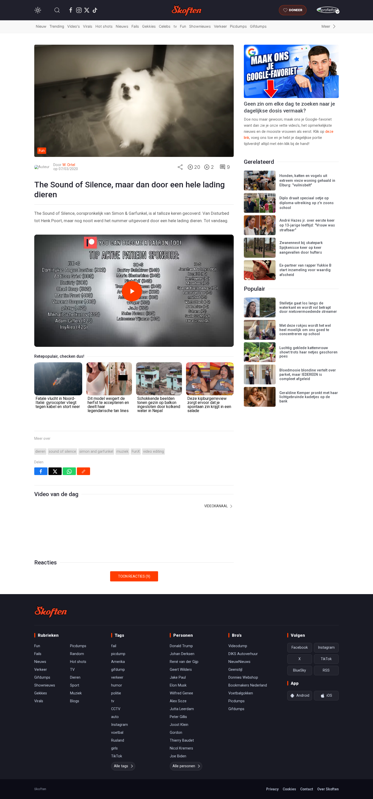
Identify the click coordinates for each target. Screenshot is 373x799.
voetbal (117, 732)
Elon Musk (178, 685)
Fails (135, 26)
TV (72, 669)
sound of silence (62, 451)
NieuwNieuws (239, 662)
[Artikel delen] (180, 167)
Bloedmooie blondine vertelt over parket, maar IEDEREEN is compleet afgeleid (307, 374)
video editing (153, 451)
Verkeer (220, 26)
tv (175, 26)
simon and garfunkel (96, 451)
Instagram (119, 725)
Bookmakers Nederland (247, 685)
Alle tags (121, 766)
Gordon (176, 732)
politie (116, 693)
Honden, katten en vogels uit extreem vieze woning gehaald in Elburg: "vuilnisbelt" (307, 180)
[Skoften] (50, 611)
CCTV (115, 709)
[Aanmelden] (328, 10)
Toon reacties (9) (134, 576)
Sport (74, 685)
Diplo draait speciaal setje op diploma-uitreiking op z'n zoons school (306, 203)
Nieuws (122, 26)
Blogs (74, 701)
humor (116, 685)
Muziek (76, 693)
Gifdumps (258, 26)
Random (77, 654)
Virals (87, 26)
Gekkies (149, 26)
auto (115, 717)
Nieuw (41, 26)
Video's (73, 26)
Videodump (237, 646)
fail (113, 646)
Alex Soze (178, 701)
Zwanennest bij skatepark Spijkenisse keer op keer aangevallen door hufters (301, 247)
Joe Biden (178, 756)
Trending (56, 26)
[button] (57, 10)
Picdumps (238, 26)
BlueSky (299, 670)
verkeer (117, 677)
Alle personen (184, 766)
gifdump (118, 669)
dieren (40, 451)
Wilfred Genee (181, 693)
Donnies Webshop (243, 677)
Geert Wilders (181, 669)
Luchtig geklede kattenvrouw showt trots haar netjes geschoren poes (308, 352)
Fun (183, 26)
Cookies (289, 789)
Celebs (165, 26)
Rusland (117, 740)
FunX (136, 451)
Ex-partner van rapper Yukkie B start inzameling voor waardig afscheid (305, 270)
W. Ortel (68, 165)
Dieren (75, 677)
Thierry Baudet (182, 740)
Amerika (118, 662)
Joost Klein (179, 725)
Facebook (300, 647)
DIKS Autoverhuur (243, 654)
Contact (306, 789)
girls (114, 748)
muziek (122, 451)
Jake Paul (178, 677)
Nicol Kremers (181, 748)
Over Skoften (328, 789)
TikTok (116, 756)
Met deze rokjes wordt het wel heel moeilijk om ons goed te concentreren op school (305, 329)
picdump (118, 654)
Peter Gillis (178, 717)
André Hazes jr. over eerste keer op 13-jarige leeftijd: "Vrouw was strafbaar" (307, 225)
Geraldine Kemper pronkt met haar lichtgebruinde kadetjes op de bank (308, 397)
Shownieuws (200, 26)
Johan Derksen (182, 654)
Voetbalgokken (240, 693)
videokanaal (216, 506)
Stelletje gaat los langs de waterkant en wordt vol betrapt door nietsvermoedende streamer (308, 307)
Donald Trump (181, 646)
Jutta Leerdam (182, 709)
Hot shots (104, 26)
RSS (326, 670)
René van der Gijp (184, 662)
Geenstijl (235, 669)
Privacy (272, 789)
